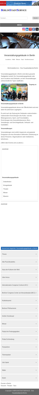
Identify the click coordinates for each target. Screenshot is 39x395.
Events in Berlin (6, 383)
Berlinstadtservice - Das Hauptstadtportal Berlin (23, 68)
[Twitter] (37, 29)
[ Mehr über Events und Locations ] (12, 143)
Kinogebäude (7, 185)
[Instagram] (23, 29)
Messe (5, 192)
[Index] (13, 8)
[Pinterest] (30, 29)
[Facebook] (33, 29)
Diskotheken (7, 181)
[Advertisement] (15, 163)
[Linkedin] (27, 29)
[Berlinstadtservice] (19, 2)
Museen (5, 196)
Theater (5, 189)
